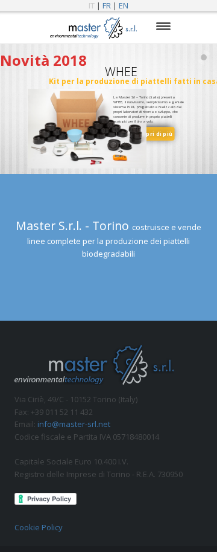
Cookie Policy (38, 527)
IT (92, 5)
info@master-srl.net (73, 424)
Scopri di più (153, 133)
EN (123, 5)
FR (106, 5)
